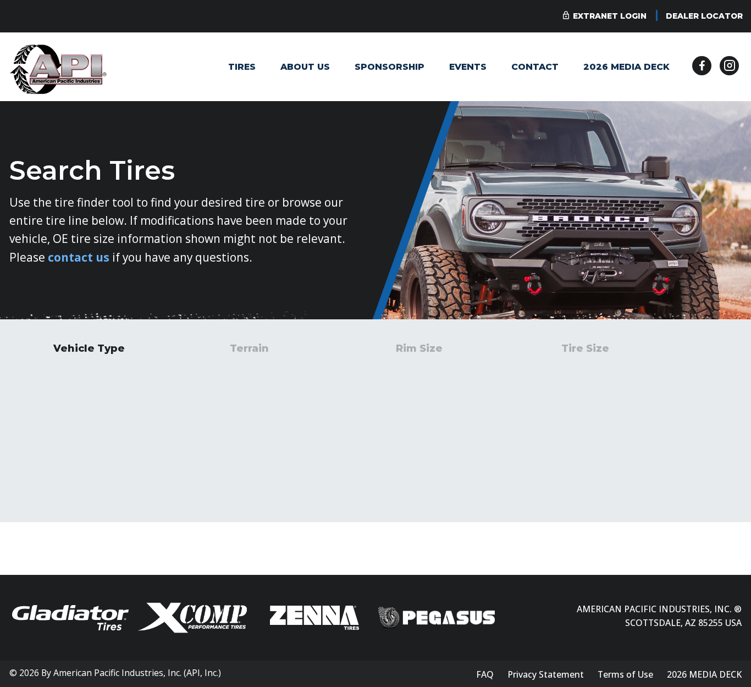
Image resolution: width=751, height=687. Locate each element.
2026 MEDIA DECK (626, 67)
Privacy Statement (545, 674)
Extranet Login (610, 16)
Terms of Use (625, 674)
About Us (305, 67)
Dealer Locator (704, 16)
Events (468, 67)
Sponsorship (389, 67)
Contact (535, 67)
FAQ (485, 674)
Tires (242, 67)
